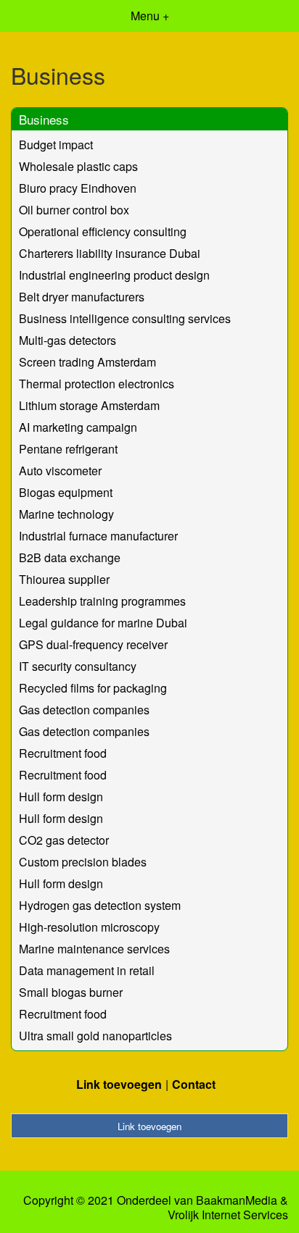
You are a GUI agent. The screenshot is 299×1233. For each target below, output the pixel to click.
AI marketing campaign (78, 427)
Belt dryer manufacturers (81, 296)
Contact (194, 1084)
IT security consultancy (77, 666)
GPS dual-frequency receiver (93, 644)
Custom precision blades (83, 861)
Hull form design (61, 796)
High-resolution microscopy (89, 927)
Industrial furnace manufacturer (98, 535)
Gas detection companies (84, 709)
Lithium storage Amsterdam (89, 405)
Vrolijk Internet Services (228, 1215)
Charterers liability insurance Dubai (109, 253)
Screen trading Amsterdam (87, 362)
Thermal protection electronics (96, 383)
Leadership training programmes (102, 601)
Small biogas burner (71, 992)
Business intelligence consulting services (125, 318)
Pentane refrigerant (68, 448)
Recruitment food (63, 753)
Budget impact (56, 144)
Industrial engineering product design (114, 275)
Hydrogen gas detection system (100, 905)
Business (44, 119)
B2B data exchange (69, 557)
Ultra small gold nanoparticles (95, 1035)
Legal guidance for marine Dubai (103, 622)
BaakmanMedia (236, 1200)
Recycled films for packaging (93, 688)
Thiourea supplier (64, 579)
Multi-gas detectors (67, 340)
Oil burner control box (74, 209)
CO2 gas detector (64, 840)
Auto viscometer (60, 470)
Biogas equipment (65, 492)
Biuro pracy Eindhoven (77, 188)
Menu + (150, 15)
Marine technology (66, 514)
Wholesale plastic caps (78, 166)
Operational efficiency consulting (103, 231)
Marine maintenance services (94, 948)
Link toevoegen (119, 1084)
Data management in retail (87, 970)
